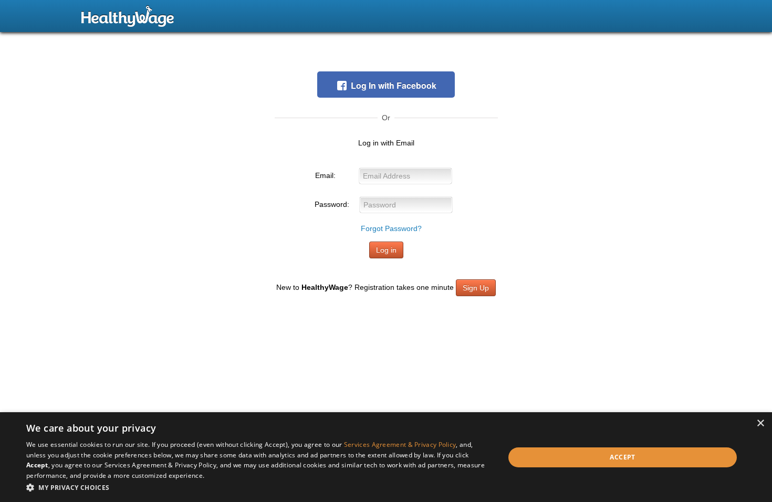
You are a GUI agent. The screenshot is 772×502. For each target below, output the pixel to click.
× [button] (760, 423)
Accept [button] (622, 457)
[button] (258, 487)
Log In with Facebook (393, 85)
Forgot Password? (391, 228)
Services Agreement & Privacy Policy (400, 444)
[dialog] (386, 457)
